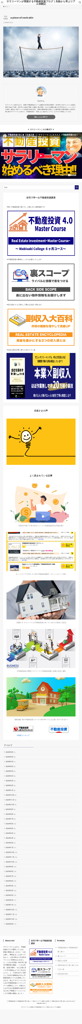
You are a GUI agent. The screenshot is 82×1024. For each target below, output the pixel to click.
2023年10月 (11, 862)
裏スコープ (62, 956)
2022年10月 (11, 919)
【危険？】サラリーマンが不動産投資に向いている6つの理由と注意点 (41, 622)
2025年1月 (10, 790)
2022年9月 (11, 924)
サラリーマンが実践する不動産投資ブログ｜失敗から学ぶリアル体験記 (41, 2)
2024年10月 (11, 804)
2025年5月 (10, 771)
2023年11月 (11, 857)
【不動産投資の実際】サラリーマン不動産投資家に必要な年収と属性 (41, 671)
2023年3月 (11, 895)
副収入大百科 (62, 960)
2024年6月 (11, 823)
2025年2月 (10, 785)
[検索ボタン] (80, 2)
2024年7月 (10, 819)
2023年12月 (11, 852)
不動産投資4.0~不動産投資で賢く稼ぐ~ (19, 1001)
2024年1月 (11, 847)
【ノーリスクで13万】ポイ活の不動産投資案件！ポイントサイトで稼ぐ (41, 574)
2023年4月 (11, 890)
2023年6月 (11, 881)
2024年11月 (11, 800)
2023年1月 (11, 905)
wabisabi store (63, 974)
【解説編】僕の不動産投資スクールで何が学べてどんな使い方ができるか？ (41, 719)
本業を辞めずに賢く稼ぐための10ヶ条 (63, 1001)
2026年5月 (10, 757)
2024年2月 (10, 842)
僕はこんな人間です (41, 117)
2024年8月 (10, 814)
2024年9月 (10, 809)
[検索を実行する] (77, 187)
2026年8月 (10, 752)
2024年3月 (10, 838)
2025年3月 (10, 780)
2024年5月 (10, 828)
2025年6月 (10, 766)
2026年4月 (10, 761)
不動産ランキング (23, 735)
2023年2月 (11, 900)
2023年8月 (11, 871)
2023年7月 (11, 876)
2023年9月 (11, 866)
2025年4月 (10, 776)
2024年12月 (11, 795)
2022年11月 (11, 914)
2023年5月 (11, 885)
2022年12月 (11, 909)
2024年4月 (10, 833)
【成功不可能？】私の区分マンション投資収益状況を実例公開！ (41, 525)
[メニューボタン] (2, 2)
